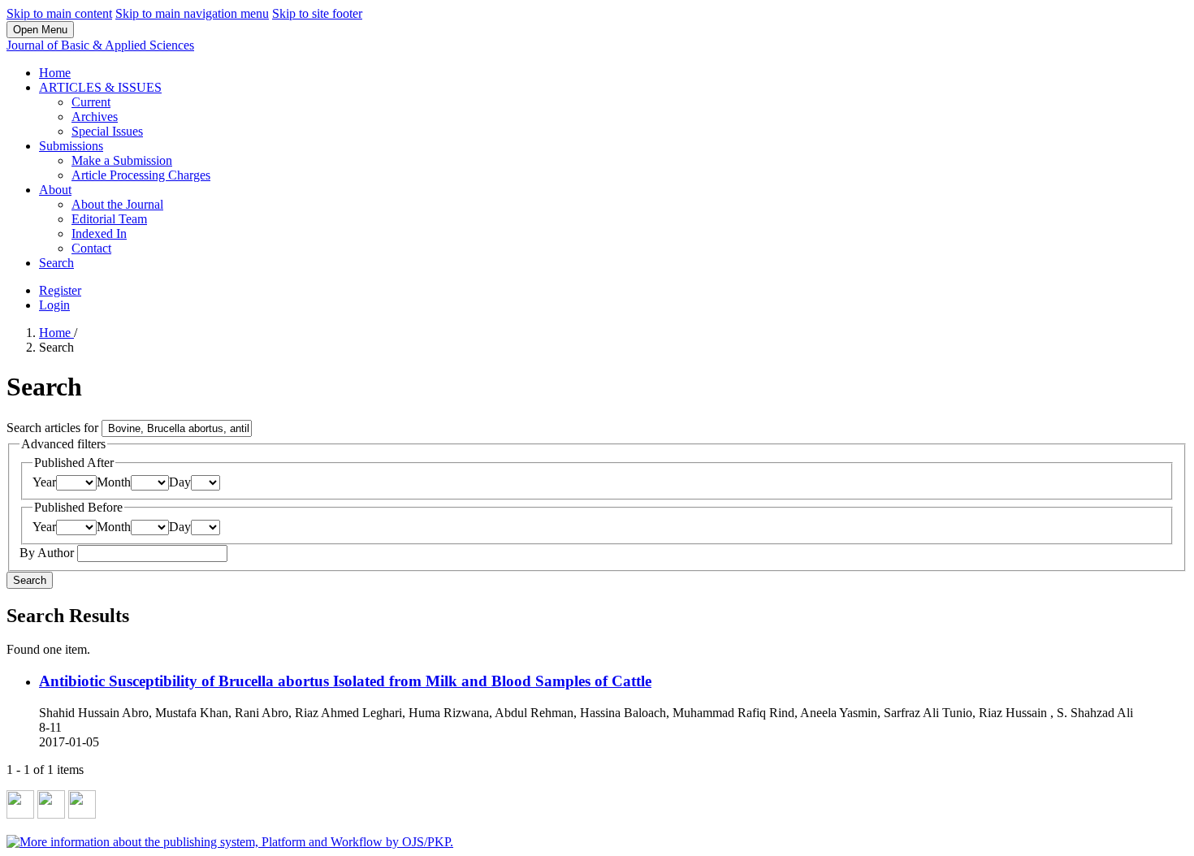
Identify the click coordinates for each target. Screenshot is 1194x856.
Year (44, 482)
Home (55, 73)
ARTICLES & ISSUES (100, 87)
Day (180, 482)
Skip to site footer (317, 13)
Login (54, 305)
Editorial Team (109, 219)
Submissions (71, 146)
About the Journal (117, 204)
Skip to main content (59, 13)
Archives (94, 116)
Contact (91, 248)
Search (56, 263)
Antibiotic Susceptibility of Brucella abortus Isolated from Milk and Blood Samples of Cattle (345, 681)
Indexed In (99, 233)
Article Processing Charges (140, 175)
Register (60, 290)
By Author (48, 553)
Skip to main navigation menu (192, 13)
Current (90, 102)
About (55, 190)
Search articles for (54, 427)
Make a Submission (121, 160)
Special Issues (107, 131)
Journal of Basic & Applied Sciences (100, 45)
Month (114, 482)
